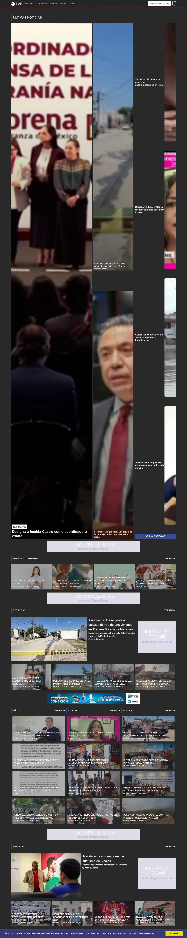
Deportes (19, 846)
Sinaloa (62, 4)
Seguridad (19, 610)
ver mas (169, 558)
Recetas (53, 4)
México (17, 710)
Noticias (29, 4)
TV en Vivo (42, 4)
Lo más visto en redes (26, 558)
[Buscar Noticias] (168, 3)
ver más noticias (155, 536)
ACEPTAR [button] (174, 933)
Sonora (71, 4)
